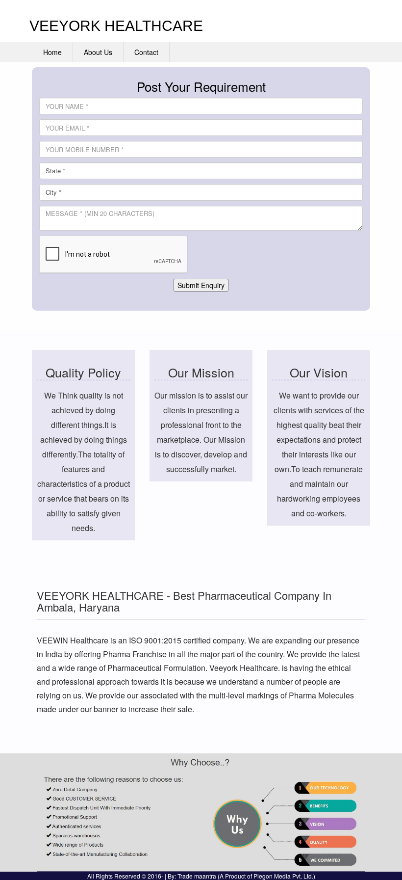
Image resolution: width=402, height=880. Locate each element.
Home (52, 52)
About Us (98, 52)
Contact (146, 52)
